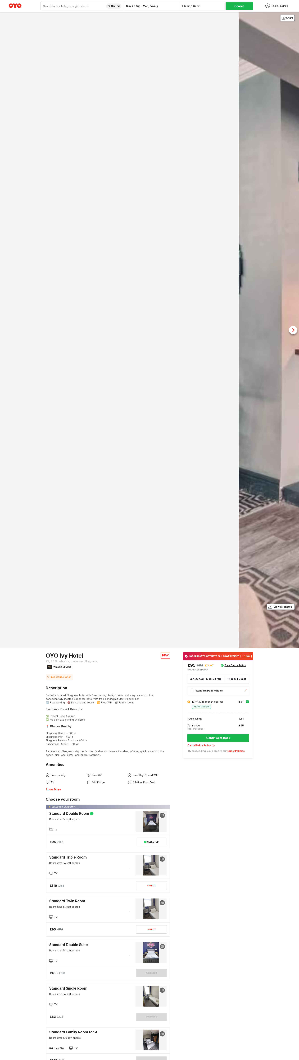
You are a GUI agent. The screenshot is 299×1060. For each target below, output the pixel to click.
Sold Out (151, 973)
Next (293, 330)
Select (151, 885)
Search (239, 6)
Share (289, 17)
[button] (218, 746)
